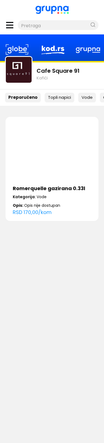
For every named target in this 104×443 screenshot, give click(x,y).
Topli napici (59, 97)
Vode (87, 97)
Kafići (42, 78)
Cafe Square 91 (58, 71)
